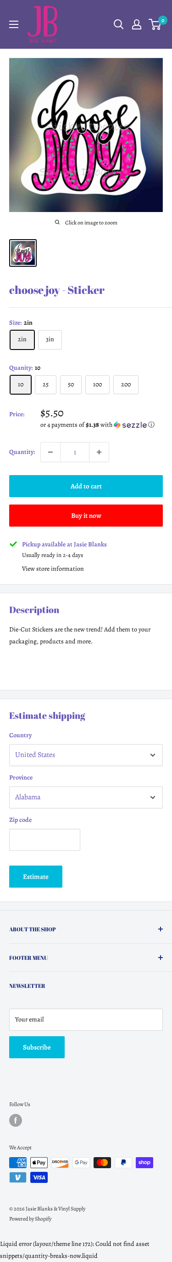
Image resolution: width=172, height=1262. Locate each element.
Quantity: (22, 451)
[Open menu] (13, 24)
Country (20, 735)
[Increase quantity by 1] (99, 452)
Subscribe (37, 1047)
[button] (101, 424)
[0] (155, 24)
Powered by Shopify (30, 1218)
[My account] (136, 24)
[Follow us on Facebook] (15, 1120)
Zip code (20, 819)
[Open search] (119, 24)
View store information (53, 568)
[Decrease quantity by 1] (50, 452)
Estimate (36, 876)
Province (21, 777)
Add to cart (86, 486)
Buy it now (86, 515)
